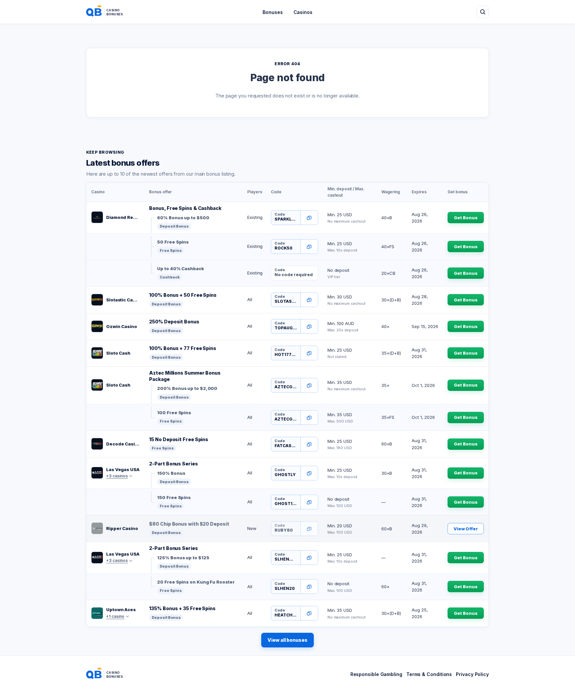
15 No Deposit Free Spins (178, 439)
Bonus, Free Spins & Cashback (185, 208)
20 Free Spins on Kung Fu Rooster (195, 582)
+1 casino (115, 616)
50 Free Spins (173, 242)
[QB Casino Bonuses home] (109, 12)
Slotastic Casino (123, 299)
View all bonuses (287, 640)
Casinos (302, 12)
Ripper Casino (122, 528)
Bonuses (273, 12)
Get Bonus (465, 217)
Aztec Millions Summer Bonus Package (185, 376)
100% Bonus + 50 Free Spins (183, 295)
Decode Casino (123, 443)
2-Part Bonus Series (173, 463)
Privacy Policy (472, 674)
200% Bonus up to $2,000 (187, 388)
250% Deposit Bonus (174, 321)
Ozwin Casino (121, 326)
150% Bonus (171, 473)
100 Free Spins (174, 412)
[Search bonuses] (482, 12)
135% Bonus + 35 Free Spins (182, 608)
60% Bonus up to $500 (183, 217)
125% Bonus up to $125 (183, 557)
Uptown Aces (121, 609)
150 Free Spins (174, 497)
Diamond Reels (123, 217)
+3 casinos (117, 475)
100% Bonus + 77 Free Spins (182, 348)
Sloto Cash (118, 353)
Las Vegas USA (122, 469)
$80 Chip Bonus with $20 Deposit (189, 524)
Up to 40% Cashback (180, 268)
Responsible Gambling (376, 674)
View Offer (466, 528)
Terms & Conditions (429, 674)
